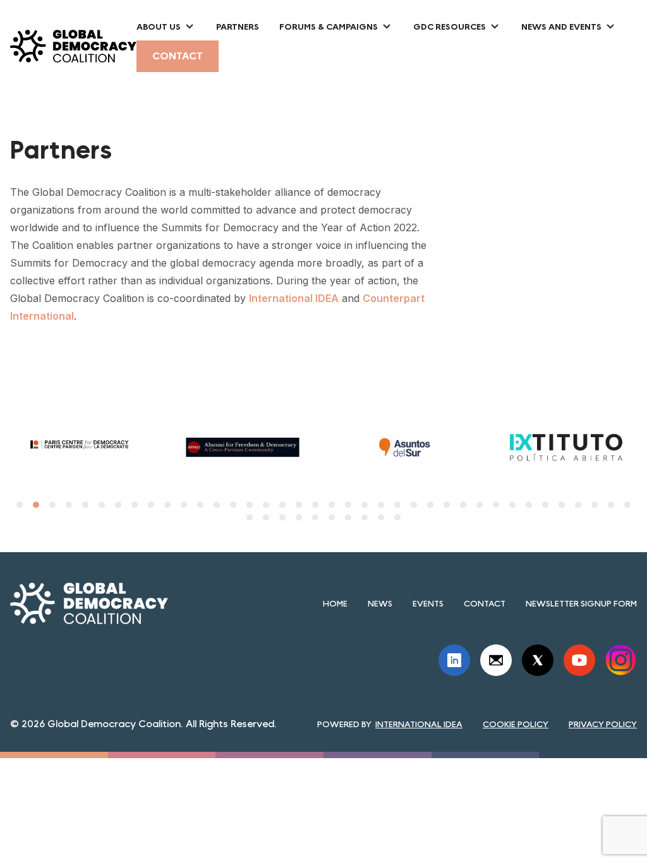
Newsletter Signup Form (581, 603)
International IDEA (294, 298)
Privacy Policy (603, 724)
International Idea (419, 724)
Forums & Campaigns (328, 26)
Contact (177, 56)
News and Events (561, 26)
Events (428, 603)
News (380, 603)
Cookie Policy (515, 724)
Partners (237, 26)
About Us (158, 26)
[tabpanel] (207, 447)
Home (335, 603)
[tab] (19, 505)
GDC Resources (449, 26)
